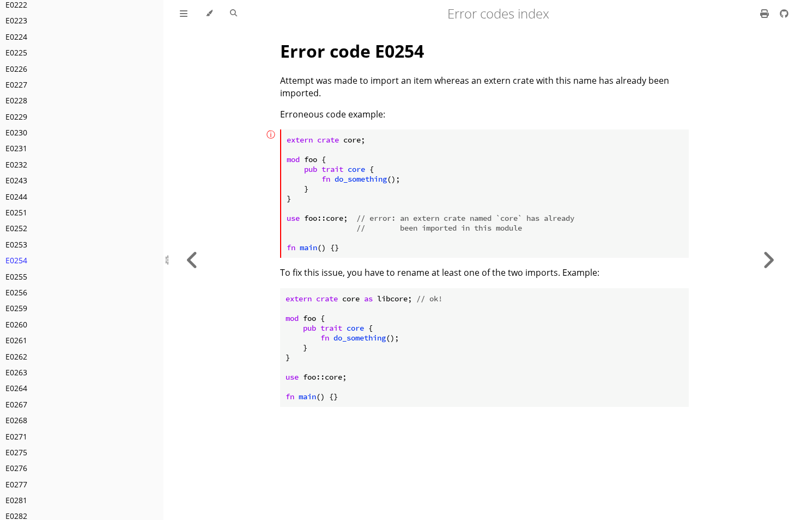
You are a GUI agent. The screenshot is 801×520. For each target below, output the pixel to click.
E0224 (16, 37)
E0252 (16, 228)
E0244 (16, 196)
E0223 (16, 20)
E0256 (16, 292)
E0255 (16, 276)
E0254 (16, 260)
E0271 (16, 436)
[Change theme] (209, 13)
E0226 (16, 69)
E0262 (16, 356)
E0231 (16, 148)
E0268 (16, 420)
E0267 (16, 404)
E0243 (16, 180)
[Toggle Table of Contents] (184, 13)
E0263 (16, 372)
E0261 (16, 340)
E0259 (16, 308)
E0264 (16, 388)
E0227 (16, 84)
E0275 (16, 452)
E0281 (16, 500)
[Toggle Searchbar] (233, 13)
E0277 (16, 484)
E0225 (16, 52)
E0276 (16, 468)
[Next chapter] (768, 260)
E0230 (16, 132)
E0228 (16, 100)
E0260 (16, 324)
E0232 (16, 164)
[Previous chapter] (192, 260)
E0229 (16, 117)
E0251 (16, 212)
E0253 (16, 244)
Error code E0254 (352, 51)
